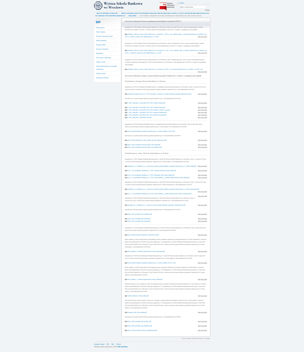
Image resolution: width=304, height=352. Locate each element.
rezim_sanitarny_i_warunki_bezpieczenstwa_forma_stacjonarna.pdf (146, 251)
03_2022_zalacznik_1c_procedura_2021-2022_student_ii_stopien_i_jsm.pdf (148, 110)
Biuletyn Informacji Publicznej (107, 13)
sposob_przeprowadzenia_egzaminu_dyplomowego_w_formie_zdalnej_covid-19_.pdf (151, 263)
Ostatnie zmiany (99, 344)
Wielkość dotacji (100, 73)
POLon (118, 344)
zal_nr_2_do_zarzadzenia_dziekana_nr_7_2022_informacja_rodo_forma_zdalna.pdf (150, 175)
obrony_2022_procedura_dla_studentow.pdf (139, 214)
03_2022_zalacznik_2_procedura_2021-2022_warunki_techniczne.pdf (146, 112)
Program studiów (101, 45)
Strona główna (100, 27)
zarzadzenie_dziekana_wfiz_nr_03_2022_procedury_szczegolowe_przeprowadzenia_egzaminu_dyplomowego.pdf (159, 94)
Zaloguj (182, 3)
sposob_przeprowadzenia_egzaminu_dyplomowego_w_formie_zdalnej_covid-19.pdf (151, 131)
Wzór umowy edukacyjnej (103, 57)
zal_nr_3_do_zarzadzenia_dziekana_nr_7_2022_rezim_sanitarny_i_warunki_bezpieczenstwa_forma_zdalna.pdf (158, 177)
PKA (112, 344)
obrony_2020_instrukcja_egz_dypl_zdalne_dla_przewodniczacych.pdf (146, 140)
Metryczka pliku (202, 37)
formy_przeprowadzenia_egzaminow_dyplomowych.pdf (143, 235)
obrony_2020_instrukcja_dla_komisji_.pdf (139, 321)
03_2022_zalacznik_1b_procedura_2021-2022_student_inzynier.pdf (146, 107)
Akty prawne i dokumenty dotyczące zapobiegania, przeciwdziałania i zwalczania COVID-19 (170, 15)
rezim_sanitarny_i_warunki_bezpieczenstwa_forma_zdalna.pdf (144, 279)
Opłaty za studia (100, 62)
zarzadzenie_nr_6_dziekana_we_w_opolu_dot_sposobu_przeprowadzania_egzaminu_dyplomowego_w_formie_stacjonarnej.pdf (163, 189)
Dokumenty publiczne (102, 78)
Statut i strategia (100, 32)
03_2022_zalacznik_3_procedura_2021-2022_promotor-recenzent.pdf (146, 115)
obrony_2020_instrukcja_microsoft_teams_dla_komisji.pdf (143, 145)
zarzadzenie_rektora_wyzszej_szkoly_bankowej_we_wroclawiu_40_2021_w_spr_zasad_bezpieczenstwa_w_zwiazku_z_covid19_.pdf (165, 69)
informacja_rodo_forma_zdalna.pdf (137, 312)
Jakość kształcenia (101, 40)
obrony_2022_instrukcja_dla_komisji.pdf (138, 218)
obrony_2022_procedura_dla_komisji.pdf (138, 221)
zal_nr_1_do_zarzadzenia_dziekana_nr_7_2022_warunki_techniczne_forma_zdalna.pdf (151, 170)
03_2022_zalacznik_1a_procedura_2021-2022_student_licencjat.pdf (146, 103)
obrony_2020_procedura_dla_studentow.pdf (139, 326)
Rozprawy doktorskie (102, 49)
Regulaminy (132, 15)
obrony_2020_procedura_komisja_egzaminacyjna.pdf (142, 330)
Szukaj (207, 10)
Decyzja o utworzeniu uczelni (104, 36)
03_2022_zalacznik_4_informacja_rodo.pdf (139, 117)
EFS (108, 344)
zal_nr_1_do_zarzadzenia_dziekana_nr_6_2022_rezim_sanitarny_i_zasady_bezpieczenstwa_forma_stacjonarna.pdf (159, 193)
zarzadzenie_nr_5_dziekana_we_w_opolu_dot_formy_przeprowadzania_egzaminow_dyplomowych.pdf (156, 205)
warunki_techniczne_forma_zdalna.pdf (138, 296)
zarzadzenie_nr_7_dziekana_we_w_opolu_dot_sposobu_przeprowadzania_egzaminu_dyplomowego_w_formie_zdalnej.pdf (161, 166)
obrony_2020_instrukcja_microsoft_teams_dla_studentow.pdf (144, 147)
